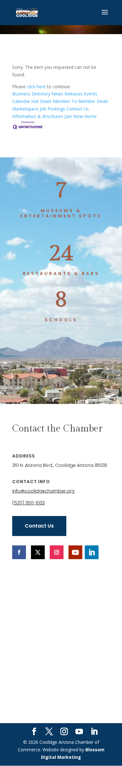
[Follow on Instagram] (57, 552)
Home (90, 116)
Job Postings (52, 109)
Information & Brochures (37, 116)
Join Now (73, 116)
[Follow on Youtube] (75, 552)
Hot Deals (41, 101)
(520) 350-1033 (28, 503)
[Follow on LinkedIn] (92, 552)
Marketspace (25, 109)
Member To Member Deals (80, 101)
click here (36, 86)
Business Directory (31, 94)
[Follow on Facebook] (19, 552)
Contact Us (77, 109)
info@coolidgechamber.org (43, 491)
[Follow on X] (38, 552)
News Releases (67, 94)
